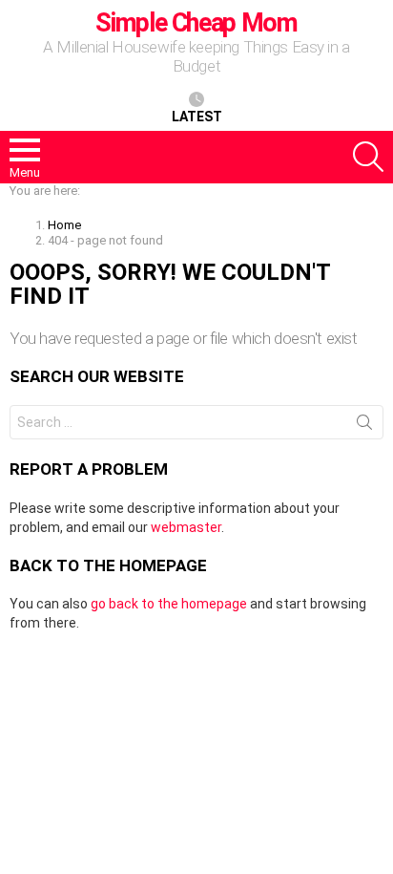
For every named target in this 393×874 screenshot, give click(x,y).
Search (364, 426)
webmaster (186, 527)
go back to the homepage (169, 603)
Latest (197, 116)
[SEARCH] (368, 157)
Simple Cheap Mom (196, 23)
